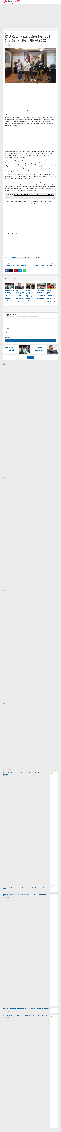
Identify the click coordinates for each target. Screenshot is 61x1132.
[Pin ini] (16, 270)
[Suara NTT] (11, 1)
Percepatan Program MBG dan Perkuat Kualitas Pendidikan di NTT (15, 265)
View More (30, 357)
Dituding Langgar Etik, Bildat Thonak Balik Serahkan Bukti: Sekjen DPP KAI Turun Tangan (30, 295)
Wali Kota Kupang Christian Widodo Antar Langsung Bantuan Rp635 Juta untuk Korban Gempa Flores (51, 297)
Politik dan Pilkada (10, 33)
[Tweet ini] (11, 270)
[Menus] (57, 1)
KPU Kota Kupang (16, 257)
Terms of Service (33, 1130)
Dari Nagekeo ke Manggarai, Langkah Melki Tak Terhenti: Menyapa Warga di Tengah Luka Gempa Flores (9, 295)
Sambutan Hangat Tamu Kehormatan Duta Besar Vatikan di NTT (44, 265)
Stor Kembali (36, 257)
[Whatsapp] (24, 270)
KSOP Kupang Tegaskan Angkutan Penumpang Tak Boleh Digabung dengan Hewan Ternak (41, 295)
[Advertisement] (30, 16)
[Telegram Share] (20, 270)
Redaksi (40, 1130)
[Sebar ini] (7, 270)
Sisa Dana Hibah (27, 257)
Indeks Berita (25, 1130)
